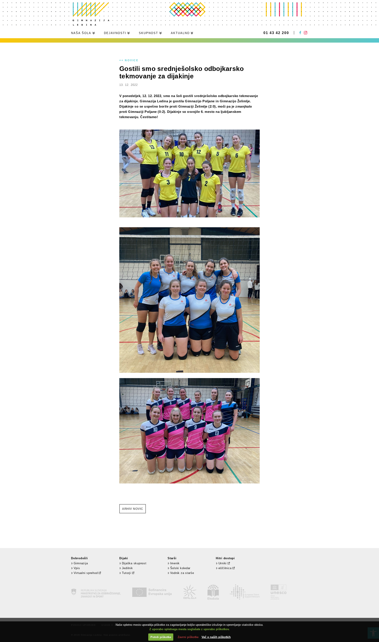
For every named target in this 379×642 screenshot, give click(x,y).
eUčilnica (225, 568)
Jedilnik (127, 568)
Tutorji (126, 573)
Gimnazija (81, 563)
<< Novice (129, 60)
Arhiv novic (132, 508)
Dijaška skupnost (134, 563)
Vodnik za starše (182, 573)
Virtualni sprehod (86, 573)
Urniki (222, 563)
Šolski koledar (180, 568)
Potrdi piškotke (160, 637)
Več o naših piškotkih (216, 637)
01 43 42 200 (276, 33)
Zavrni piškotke (188, 637)
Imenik (175, 563)
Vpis (77, 568)
